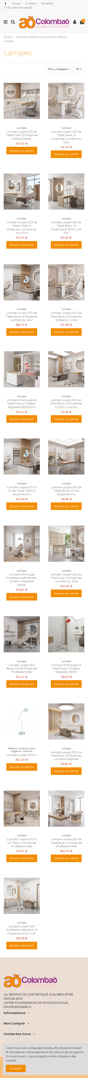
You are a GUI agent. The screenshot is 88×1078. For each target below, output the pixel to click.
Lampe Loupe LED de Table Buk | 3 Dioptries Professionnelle (66, 842)
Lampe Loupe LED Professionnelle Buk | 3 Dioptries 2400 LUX (21, 929)
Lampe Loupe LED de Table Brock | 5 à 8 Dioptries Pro (66, 490)
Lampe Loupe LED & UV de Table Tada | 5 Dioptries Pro (21, 490)
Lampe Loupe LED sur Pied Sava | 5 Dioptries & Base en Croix (66, 316)
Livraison (31, 3)
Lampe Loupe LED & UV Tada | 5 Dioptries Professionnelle (21, 842)
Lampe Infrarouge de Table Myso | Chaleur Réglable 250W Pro (21, 403)
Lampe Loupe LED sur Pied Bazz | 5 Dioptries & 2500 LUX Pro (66, 403)
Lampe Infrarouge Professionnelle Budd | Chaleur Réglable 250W (21, 579)
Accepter (16, 1068)
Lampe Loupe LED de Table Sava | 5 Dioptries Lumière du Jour (66, 137)
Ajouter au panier (21, 150)
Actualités (47, 3)
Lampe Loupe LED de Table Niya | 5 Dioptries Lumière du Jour (22, 316)
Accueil (17, 3)
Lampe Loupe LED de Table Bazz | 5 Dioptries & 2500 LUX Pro (66, 227)
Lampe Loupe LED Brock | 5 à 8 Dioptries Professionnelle (21, 668)
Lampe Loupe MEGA (21, 755)
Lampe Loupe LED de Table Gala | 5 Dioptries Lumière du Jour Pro (22, 227)
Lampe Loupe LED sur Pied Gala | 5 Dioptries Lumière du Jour (66, 577)
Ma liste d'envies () (19, 7)
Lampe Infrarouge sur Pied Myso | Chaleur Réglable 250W (66, 668)
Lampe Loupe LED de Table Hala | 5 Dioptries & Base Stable (22, 135)
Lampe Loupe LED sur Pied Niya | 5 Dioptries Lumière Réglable (66, 755)
